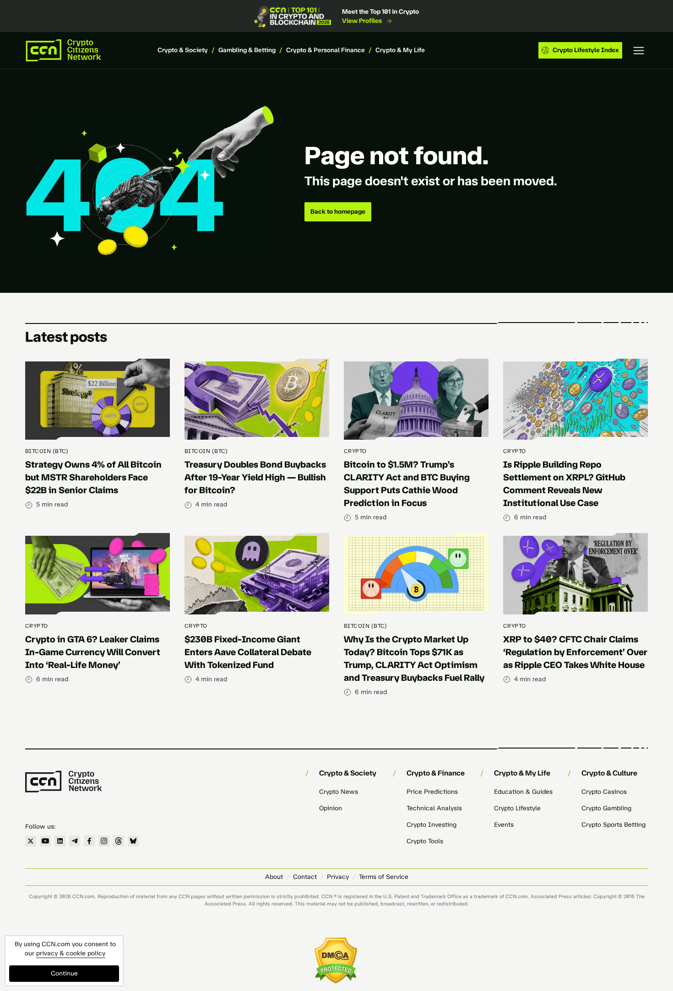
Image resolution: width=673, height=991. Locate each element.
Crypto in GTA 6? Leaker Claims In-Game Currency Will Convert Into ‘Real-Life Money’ (92, 652)
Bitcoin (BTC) (46, 451)
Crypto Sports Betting (613, 825)
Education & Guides (523, 792)
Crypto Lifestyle (517, 808)
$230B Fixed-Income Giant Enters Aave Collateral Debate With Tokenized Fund (248, 652)
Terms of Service (383, 877)
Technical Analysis (434, 808)
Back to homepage (337, 211)
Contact (305, 877)
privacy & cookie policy (70, 953)
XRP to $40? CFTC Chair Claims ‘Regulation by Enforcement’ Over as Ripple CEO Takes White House (575, 652)
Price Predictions (432, 792)
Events (504, 825)
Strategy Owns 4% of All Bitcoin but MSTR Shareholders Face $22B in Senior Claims (93, 477)
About (274, 877)
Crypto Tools (425, 841)
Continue (64, 973)
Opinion (330, 808)
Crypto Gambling (606, 808)
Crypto (355, 451)
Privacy (338, 877)
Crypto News (338, 792)
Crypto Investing (431, 825)
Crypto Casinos (604, 792)
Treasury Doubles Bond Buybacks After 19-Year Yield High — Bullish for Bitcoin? (255, 477)
